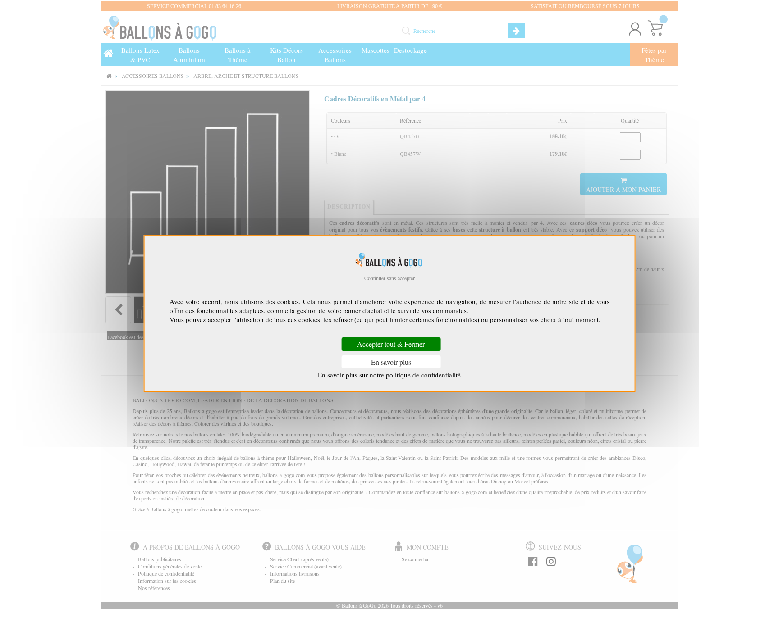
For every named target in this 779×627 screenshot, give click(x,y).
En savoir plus (391, 362)
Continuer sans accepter (389, 278)
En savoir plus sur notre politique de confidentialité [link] (389, 374)
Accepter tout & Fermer (391, 344)
